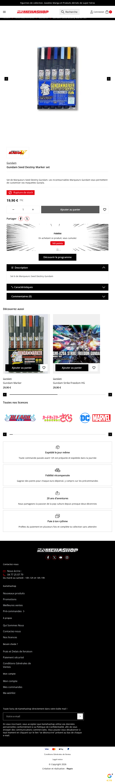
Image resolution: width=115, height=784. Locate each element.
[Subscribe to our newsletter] (80, 716)
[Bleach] (20, 418)
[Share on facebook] (20, 218)
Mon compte (10, 681)
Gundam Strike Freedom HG (69, 383)
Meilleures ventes (13, 605)
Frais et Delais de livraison (17, 651)
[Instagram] (67, 557)
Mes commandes (12, 687)
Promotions (9, 599)
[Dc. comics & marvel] (95, 418)
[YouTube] (60, 557)
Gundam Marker (12, 383)
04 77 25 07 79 (15, 574)
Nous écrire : (14, 571)
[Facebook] (48, 557)
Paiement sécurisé (13, 657)
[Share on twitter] (27, 218)
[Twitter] (54, 557)
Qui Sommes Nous (13, 625)
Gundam (11, 163)
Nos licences (10, 637)
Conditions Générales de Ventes (17, 665)
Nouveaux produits (14, 593)
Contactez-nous (12, 631)
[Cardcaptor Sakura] (57, 418)
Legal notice (58, 759)
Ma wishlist (9, 693)
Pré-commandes (12, 611)
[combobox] (69, 12)
